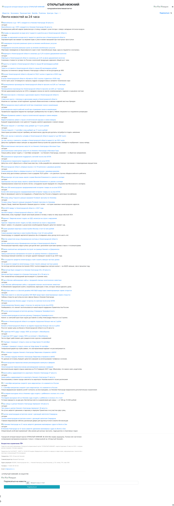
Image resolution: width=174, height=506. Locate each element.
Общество (5, 13)
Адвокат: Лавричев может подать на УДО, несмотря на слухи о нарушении (28, 223)
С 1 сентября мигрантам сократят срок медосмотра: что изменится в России (29, 387)
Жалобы (35, 13)
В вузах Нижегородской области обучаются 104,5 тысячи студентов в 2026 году (30, 78)
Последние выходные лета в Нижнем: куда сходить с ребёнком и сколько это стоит (32, 398)
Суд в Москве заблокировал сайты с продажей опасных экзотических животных (30, 284)
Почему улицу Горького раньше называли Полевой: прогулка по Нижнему (28, 202)
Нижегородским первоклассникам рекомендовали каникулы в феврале (27, 367)
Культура (50, 13)
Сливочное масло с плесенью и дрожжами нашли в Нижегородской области (29, 99)
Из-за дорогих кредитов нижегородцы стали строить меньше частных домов (29, 264)
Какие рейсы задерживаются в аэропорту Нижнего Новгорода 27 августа (28, 377)
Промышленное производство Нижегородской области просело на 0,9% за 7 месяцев (32, 89)
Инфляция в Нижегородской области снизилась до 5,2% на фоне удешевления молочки (33, 58)
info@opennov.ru (9, 469)
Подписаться (164, 13)
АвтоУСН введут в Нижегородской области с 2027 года (21, 212)
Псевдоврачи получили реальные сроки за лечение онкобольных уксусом (28, 48)
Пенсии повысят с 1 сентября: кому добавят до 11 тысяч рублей (24, 130)
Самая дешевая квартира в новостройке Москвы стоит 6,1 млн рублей (27, 233)
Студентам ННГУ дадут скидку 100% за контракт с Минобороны (24, 336)
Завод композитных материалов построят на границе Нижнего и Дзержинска (29, 253)
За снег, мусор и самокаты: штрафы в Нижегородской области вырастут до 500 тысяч (33, 140)
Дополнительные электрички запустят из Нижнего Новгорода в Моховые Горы (30, 151)
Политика (42, 13)
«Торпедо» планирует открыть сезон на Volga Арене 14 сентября (24, 346)
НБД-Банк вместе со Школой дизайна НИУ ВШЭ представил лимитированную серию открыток (35, 295)
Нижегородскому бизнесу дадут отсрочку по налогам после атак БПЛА (27, 305)
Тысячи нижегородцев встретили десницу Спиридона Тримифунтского (27, 315)
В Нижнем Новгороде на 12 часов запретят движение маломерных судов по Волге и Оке (33, 429)
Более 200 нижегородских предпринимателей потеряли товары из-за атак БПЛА (30, 192)
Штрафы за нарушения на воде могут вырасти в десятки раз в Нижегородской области (33, 37)
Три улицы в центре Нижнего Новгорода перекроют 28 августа (24, 408)
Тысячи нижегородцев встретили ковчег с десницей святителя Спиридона (28, 418)
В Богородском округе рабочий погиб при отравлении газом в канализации (28, 109)
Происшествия (25, 13)
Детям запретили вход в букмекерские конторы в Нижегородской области (28, 243)
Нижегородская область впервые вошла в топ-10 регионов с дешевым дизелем (30, 171)
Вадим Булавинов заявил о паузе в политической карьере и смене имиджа (28, 120)
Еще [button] (56, 13)
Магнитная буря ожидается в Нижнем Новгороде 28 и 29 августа (25, 274)
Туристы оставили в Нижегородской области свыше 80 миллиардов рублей (29, 68)
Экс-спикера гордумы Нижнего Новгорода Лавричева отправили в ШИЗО (28, 357)
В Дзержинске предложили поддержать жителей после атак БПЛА (25, 161)
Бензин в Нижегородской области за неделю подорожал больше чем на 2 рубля (30, 326)
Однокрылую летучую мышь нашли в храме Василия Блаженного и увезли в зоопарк (32, 181)
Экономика (15, 13)
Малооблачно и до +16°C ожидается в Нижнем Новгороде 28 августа (26, 27)
